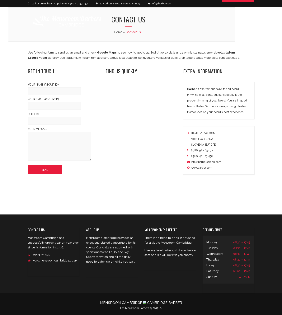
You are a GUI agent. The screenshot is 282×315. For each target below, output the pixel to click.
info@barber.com (162, 3)
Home (118, 32)
